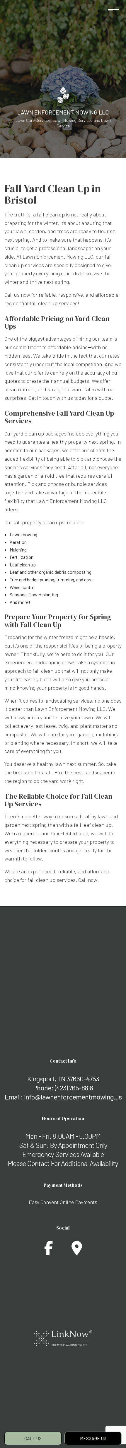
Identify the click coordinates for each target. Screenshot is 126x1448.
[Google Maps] (76, 1251)
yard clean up (28, 433)
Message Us (93, 1438)
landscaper (97, 772)
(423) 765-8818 (74, 1087)
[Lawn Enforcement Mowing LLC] (63, 95)
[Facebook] (48, 1251)
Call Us (33, 1438)
